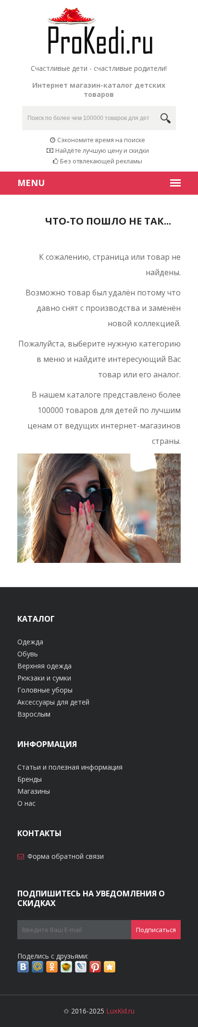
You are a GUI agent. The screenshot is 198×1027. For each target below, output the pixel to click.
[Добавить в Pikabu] (66, 967)
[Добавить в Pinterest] (95, 967)
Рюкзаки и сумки (44, 677)
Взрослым (33, 714)
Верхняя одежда (44, 665)
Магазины (33, 791)
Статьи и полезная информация (70, 767)
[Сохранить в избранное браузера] (109, 967)
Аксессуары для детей (53, 702)
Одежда (30, 641)
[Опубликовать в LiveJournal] (81, 967)
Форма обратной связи (65, 856)
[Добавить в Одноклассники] (52, 967)
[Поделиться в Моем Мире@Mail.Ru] (37, 967)
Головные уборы (45, 689)
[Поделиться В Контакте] (23, 967)
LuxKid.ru (120, 1010)
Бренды (29, 779)
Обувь (27, 653)
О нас (26, 803)
